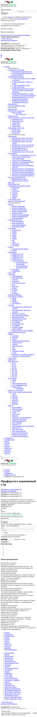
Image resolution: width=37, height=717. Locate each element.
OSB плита (8, 683)
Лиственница (9, 659)
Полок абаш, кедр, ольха (12, 694)
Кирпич (7, 666)
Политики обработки (21, 19)
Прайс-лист (8, 644)
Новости (7, 643)
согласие (10, 17)
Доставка (8, 646)
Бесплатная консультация (22, 35)
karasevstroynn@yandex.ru (9, 40)
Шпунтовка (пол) (10, 661)
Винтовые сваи (10, 685)
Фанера (7, 671)
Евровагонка (9, 658)
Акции (7, 638)
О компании (9, 634)
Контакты (8, 648)
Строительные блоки (11, 668)
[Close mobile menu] (1, 57)
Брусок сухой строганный (13, 697)
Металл (7, 654)
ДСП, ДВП (8, 675)
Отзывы (7, 639)
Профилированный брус (12, 688)
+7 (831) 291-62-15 (7, 38)
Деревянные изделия (11, 695)
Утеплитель (8, 670)
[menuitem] (7, 66)
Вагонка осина (9, 653)
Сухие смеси (9, 677)
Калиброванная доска (12, 663)
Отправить (5, 13)
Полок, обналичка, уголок (13, 699)
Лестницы (8, 665)
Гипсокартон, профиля (12, 680)
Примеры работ (10, 636)
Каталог (7, 632)
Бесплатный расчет (7, 35)
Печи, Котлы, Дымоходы (13, 692)
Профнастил (9, 673)
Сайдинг (7, 682)
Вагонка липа (9, 656)
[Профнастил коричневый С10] (11, 493)
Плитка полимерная (11, 678)
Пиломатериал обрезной (12, 690)
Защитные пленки (10, 687)
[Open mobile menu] (1, 55)
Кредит (7, 641)
